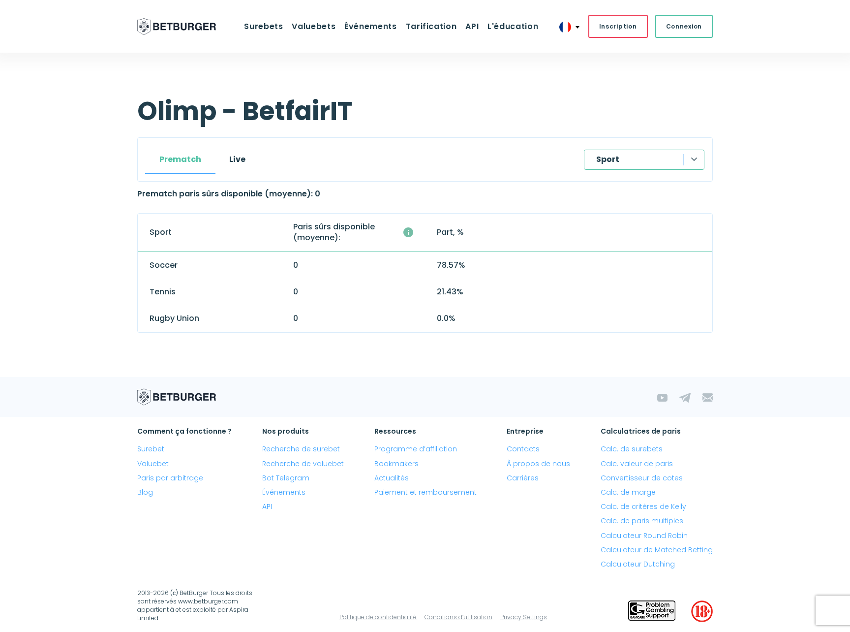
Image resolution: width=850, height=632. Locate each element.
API (472, 26)
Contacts (523, 449)
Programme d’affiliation (415, 449)
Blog (145, 492)
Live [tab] (237, 159)
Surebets (263, 26)
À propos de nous (538, 464)
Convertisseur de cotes (642, 478)
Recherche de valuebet (303, 464)
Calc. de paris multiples (642, 521)
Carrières (523, 478)
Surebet (150, 449)
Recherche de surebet (301, 449)
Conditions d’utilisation (458, 617)
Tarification (431, 26)
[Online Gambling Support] (651, 611)
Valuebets (313, 26)
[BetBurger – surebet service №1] (176, 26)
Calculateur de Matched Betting (657, 550)
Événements (283, 492)
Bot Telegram (285, 478)
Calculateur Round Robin (644, 535)
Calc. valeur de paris (637, 464)
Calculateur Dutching (638, 564)
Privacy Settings (523, 617)
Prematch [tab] (180, 159)
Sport (607, 159)
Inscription (618, 26)
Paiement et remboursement (425, 492)
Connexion (684, 26)
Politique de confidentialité (378, 617)
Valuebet (153, 464)
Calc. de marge (628, 492)
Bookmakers (396, 464)
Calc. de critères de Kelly (643, 506)
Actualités (391, 478)
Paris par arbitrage (170, 478)
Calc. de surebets (632, 449)
